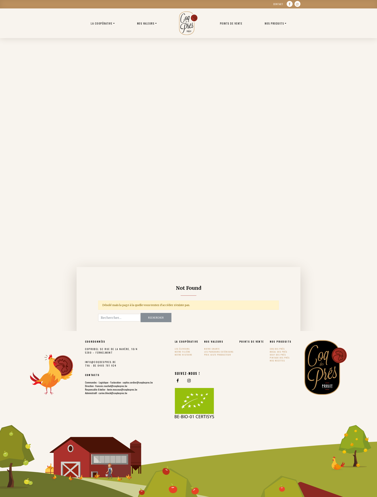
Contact (278, 4)
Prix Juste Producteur (217, 354)
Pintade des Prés (280, 357)
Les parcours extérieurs (218, 351)
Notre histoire (183, 354)
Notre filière (182, 351)
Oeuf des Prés (278, 354)
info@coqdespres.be (100, 362)
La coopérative (101, 23)
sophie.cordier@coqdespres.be (138, 382)
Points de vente (231, 23)
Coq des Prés (277, 348)
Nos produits (274, 23)
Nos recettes (277, 360)
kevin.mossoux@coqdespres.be (122, 389)
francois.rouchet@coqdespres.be (111, 386)
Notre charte (212, 348)
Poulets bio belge (188, 23)
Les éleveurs (182, 348)
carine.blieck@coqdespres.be (113, 393)
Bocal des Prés (278, 351)
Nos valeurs (146, 23)
